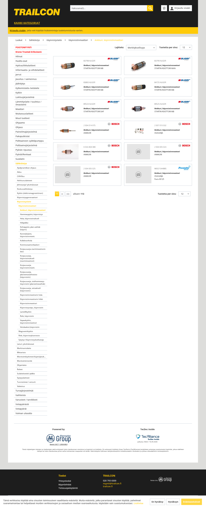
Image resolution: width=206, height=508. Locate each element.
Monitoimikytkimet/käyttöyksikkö (31, 356)
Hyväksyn (173, 501)
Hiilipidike (24, 222)
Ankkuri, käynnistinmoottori (33, 210)
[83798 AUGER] (68, 65)
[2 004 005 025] (68, 175)
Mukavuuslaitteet (24, 113)
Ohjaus (19, 127)
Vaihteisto (21, 395)
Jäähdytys (20, 83)
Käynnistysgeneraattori (27, 197)
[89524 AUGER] (68, 108)
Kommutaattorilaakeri (29, 245)
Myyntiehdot (65, 484)
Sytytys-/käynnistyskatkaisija (31, 339)
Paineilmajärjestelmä (26, 131)
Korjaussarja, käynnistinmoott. (27, 266)
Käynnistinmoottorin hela (31, 295)
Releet (20, 369)
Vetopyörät (21, 408)
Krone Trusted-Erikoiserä (28, 51)
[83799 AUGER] (138, 65)
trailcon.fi (108, 486)
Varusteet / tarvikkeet (26, 399)
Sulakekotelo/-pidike (26, 373)
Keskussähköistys (25, 189)
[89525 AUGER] (138, 108)
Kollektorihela (26, 240)
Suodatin (20, 158)
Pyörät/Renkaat (23, 154)
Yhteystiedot (65, 480)
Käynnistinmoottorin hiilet (31, 299)
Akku (19, 172)
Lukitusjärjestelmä (25, 97)
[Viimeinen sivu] (68, 193)
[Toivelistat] (164, 8)
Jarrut (18, 74)
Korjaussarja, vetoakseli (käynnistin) (30, 289)
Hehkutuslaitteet (24, 180)
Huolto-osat (21, 60)
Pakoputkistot (23, 136)
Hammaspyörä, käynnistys (31, 214)
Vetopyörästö (22, 404)
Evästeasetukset (191, 501)
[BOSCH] (114, 123)
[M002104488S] (138, 175)
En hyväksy (157, 501)
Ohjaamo (20, 122)
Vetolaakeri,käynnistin (30, 327)
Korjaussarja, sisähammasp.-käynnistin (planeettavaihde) (32, 282)
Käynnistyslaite (24, 201)
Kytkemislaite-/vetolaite (27, 88)
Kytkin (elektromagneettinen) (30, 193)
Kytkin (19, 92)
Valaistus (21, 386)
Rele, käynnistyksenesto (29, 335)
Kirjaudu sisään (18, 30)
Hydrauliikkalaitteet (25, 65)
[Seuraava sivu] (62, 193)
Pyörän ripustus (24, 149)
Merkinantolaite (24, 348)
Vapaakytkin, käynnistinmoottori (28, 321)
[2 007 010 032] (138, 130)
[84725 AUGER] (138, 87)
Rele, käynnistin (27, 316)
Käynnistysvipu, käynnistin (31, 307)
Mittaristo (21, 352)
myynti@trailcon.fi (112, 483)
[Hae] (150, 8)
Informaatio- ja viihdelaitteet (30, 70)
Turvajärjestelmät (24, 390)
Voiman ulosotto (24, 413)
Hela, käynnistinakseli (29, 218)
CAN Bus (21, 176)
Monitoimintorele (24, 361)
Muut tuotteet (23, 118)
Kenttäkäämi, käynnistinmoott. (27, 235)
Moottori (20, 109)
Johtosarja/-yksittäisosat (27, 184)
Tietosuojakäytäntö (68, 488)
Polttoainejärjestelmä (26, 145)
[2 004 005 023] (138, 151)
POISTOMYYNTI (24, 47)
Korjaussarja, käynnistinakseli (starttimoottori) (27, 258)
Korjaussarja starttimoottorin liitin (33, 250)
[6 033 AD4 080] (68, 151)
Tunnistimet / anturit (26, 382)
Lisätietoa (138, 503)
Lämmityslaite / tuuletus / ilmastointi (28, 103)
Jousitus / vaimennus (26, 79)
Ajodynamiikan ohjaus (26, 168)
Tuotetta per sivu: (168, 47)
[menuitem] (111, 8)
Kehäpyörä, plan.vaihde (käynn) (30, 228)
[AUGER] (114, 59)
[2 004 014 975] (68, 130)
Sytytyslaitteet (23, 378)
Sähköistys (21, 163)
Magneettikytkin (26, 331)
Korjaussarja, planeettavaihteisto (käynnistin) (28, 274)
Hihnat (19, 56)
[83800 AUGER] (68, 87)
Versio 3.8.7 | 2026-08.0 (58, 444)
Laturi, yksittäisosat (25, 344)
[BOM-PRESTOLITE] (184, 168)
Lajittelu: (119, 47)
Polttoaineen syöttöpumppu (30, 140)
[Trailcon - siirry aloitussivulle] (37, 15)
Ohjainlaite (22, 365)
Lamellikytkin (26, 312)
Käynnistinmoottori (27, 206)
